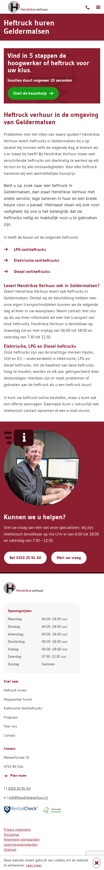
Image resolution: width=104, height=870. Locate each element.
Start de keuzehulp (30, 93)
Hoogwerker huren (18, 699)
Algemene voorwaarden (22, 839)
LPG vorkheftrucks (30, 249)
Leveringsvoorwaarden (21, 844)
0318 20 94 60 (19, 788)
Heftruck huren (15, 690)
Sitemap (10, 849)
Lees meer (34, 865)
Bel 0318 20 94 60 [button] (25, 557)
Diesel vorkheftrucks (32, 271)
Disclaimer (11, 834)
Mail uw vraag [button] (69, 557)
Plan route (17, 775)
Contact (9, 735)
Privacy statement (17, 829)
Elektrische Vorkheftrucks (23, 708)
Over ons (10, 726)
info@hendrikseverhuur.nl (28, 797)
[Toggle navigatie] (98, 7)
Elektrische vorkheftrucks (36, 260)
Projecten (11, 717)
